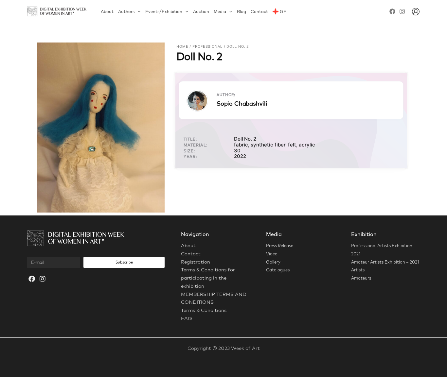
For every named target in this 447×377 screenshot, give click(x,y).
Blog (241, 11)
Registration (195, 262)
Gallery (273, 262)
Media (220, 11)
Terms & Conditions (203, 310)
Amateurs (361, 278)
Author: (226, 95)
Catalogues (278, 269)
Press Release (279, 245)
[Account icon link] (416, 12)
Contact (259, 11)
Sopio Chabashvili (242, 103)
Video (271, 253)
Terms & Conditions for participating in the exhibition (208, 277)
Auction (201, 11)
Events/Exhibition (163, 11)
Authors (126, 11)
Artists (358, 269)
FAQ (186, 318)
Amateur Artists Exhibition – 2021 (385, 262)
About (107, 11)
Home (182, 46)
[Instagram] (402, 11)
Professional (207, 46)
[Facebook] (392, 11)
